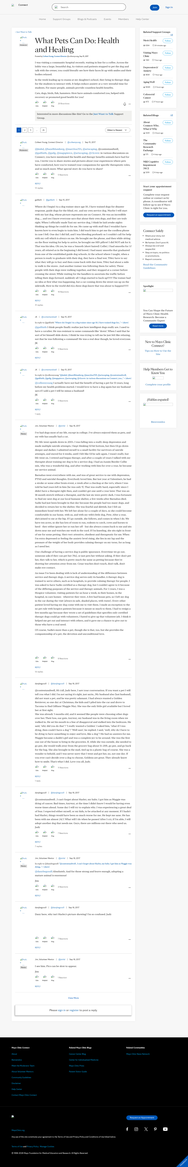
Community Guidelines (21, 1077)
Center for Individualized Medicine (83, 1060)
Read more (158, 325)
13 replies (39, 188)
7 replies (38, 846)
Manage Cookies (47, 1146)
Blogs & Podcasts (87, 19)
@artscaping (90, 148)
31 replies (39, 305)
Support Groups (61, 19)
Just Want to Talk (23, 32)
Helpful (44, 106)
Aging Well (149, 81)
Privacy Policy (33, 1146)
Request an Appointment (142, 1117)
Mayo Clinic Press (76, 1066)
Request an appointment (159, 214)
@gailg (52, 152)
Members (123, 19)
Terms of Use (17, 1146)
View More (73, 997)
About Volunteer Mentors (22, 1071)
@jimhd (39, 148)
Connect (23, 4)
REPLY (38, 183)
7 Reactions (63, 833)
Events (107, 19)
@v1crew (94, 152)
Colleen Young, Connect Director (61, 56)
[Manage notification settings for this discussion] (124, 104)
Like (37, 106)
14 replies (39, 672)
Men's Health (150, 40)
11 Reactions (63, 767)
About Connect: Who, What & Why (151, 125)
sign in (62, 1010)
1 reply (37, 414)
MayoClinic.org (18, 1130)
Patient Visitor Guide (78, 1071)
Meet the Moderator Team (23, 1066)
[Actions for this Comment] (129, 175)
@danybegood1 (57, 683)
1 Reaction (62, 977)
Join (154, 7)
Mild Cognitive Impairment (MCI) (151, 165)
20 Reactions (63, 103)
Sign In (169, 7)
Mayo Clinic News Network (138, 1054)
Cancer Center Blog (77, 1054)
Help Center (142, 19)
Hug (52, 106)
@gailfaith (41, 152)
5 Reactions (63, 175)
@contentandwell (49, 317)
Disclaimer (16, 1083)
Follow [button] (168, 41)
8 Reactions (63, 658)
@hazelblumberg (54, 148)
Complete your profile (158, 384)
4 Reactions (63, 887)
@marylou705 (74, 148)
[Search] (55, 7)
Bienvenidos (158, 421)
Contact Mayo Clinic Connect (24, 1095)
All (171, 34)
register (74, 1010)
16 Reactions (63, 292)
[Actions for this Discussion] (129, 104)
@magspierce (64, 152)
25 (43, 130)
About (14, 1054)
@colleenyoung (74, 142)
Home (42, 19)
